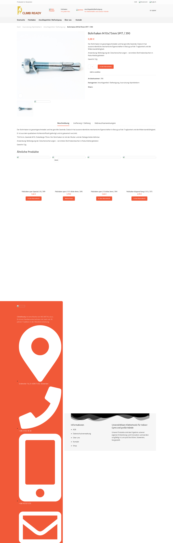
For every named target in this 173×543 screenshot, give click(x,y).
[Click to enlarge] (20, 96)
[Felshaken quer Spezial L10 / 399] (33, 173)
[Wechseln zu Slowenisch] (143, 2)
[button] (34, 198)
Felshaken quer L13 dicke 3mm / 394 (104, 191)
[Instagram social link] (131, 2)
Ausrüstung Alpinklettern (32, 27)
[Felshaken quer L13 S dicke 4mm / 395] (69, 173)
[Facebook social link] (129, 2)
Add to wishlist (95, 72)
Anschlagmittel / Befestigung (54, 27)
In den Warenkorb (106, 66)
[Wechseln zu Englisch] (153, 2)
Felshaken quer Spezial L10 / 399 (33, 191)
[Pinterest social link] (99, 87)
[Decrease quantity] (89, 67)
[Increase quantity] (95, 67)
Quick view (46, 164)
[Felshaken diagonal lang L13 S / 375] (139, 173)
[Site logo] (29, 11)
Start (19, 27)
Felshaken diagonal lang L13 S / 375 (139, 191)
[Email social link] (126, 2)
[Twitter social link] (102, 87)
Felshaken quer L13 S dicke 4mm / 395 (69, 191)
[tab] (63, 123)
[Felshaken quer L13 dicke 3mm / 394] (104, 173)
